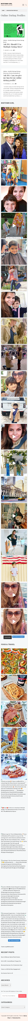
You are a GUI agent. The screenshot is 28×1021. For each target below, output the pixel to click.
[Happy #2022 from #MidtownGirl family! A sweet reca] (14, 516)
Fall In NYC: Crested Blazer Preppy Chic (11, 961)
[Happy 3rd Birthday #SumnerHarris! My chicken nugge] (14, 569)
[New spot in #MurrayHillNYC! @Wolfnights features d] (14, 661)
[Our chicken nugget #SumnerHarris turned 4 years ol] (14, 410)
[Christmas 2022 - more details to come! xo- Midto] (14, 437)
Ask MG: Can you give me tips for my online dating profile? (12, 78)
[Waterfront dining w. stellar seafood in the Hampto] (14, 740)
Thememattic (16, 1018)
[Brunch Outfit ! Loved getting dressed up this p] (14, 542)
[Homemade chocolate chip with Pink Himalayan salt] (14, 688)
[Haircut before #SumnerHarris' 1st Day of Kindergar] (14, 252)
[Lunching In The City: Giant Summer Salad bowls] (14, 872)
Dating (14, 40)
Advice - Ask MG (8, 40)
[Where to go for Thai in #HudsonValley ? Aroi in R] (14, 846)
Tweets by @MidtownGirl (7, 946)
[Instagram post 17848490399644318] (14, 621)
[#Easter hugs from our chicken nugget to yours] (14, 305)
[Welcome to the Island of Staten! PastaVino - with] (14, 767)
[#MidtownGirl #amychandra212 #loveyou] (14, 463)
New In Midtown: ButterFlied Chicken (10, 957)
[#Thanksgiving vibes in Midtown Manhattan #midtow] (14, 120)
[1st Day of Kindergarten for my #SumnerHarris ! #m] (14, 225)
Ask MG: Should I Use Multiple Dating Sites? (12, 45)
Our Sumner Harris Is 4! (7, 973)
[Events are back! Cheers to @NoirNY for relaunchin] (14, 793)
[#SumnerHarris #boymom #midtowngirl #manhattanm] (14, 384)
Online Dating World (14, 73)
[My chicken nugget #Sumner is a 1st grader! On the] (14, 173)
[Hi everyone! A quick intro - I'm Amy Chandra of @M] (14, 925)
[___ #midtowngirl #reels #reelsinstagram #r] (14, 595)
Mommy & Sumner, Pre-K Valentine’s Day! (11, 965)
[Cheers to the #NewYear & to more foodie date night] (14, 714)
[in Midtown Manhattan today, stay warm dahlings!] (14, 489)
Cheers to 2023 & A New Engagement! (10, 969)
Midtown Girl (6, 4)
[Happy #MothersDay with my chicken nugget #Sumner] (14, 199)
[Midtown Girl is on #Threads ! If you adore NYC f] (14, 278)
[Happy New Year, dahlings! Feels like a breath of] (14, 331)
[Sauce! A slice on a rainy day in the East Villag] (14, 820)
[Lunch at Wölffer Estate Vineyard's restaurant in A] (14, 899)
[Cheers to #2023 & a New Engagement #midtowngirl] (14, 357)
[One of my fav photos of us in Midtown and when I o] (14, 146)
